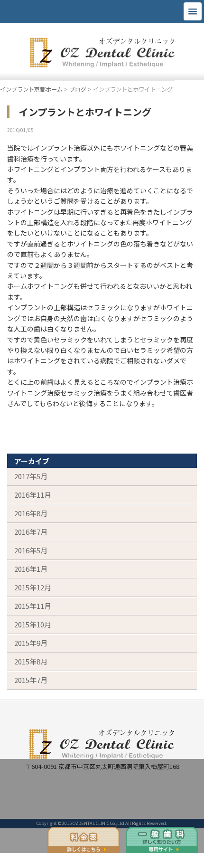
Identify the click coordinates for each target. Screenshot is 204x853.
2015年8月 (30, 661)
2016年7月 (30, 532)
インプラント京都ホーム (31, 89)
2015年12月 (32, 587)
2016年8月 (30, 513)
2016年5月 (30, 550)
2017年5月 (30, 476)
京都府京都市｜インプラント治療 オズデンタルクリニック (102, 54)
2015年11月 (32, 606)
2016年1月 (30, 569)
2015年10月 (32, 624)
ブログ (77, 89)
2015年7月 (30, 680)
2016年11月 (32, 495)
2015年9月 (30, 643)
